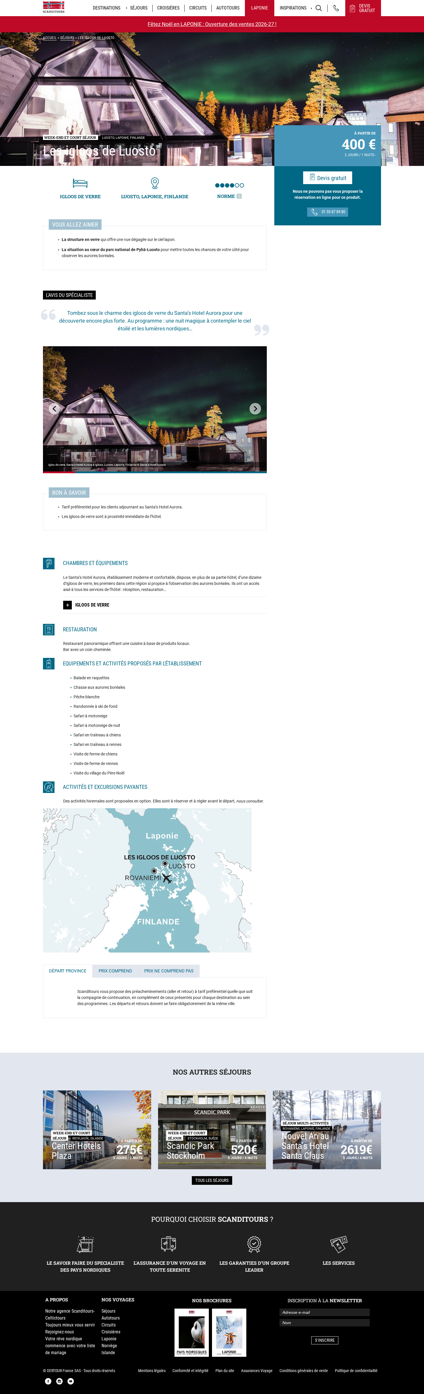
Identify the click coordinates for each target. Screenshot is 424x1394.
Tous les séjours (212, 1180)
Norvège (109, 1345)
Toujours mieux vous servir (70, 1325)
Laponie (259, 8)
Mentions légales (152, 1370)
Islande (108, 1352)
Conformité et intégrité (190, 1370)
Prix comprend (115, 971)
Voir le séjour (59, 472)
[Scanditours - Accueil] (53, 7)
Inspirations (293, 8)
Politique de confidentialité (356, 1370)
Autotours (227, 8)
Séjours (138, 8)
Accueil (50, 38)
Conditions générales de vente (303, 1370)
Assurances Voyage (257, 1370)
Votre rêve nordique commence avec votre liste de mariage (70, 1345)
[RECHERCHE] (318, 8)
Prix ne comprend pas (169, 971)
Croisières (168, 8)
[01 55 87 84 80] (336, 8)
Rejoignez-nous (59, 1332)
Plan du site (224, 1370)
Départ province (68, 971)
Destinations (106, 8)
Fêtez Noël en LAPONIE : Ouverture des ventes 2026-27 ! (212, 24)
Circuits (198, 8)
